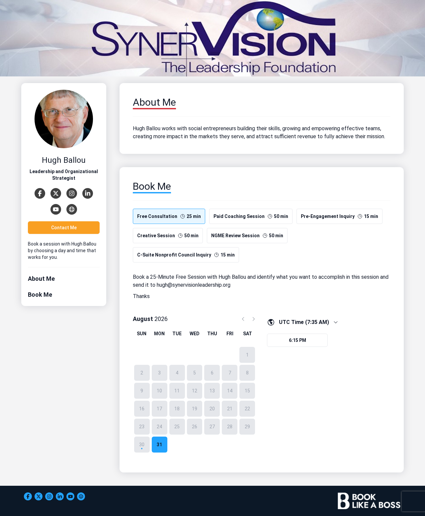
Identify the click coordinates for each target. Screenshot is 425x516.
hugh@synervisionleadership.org (193, 285)
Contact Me (64, 227)
